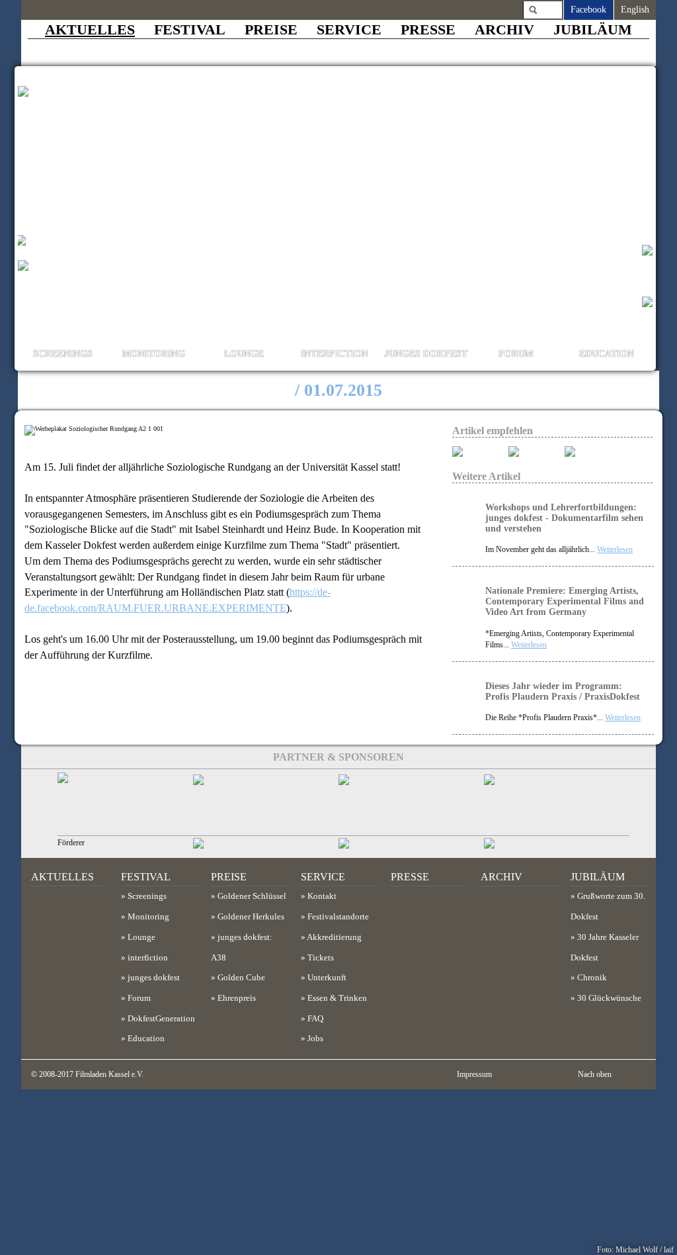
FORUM (516, 354)
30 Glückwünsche (609, 998)
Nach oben (596, 1074)
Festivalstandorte (338, 916)
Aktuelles (90, 30)
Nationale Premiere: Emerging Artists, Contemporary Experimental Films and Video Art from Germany (564, 601)
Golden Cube (241, 977)
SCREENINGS (63, 354)
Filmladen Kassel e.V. (109, 1074)
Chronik (592, 977)
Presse (428, 30)
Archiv (504, 30)
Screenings (147, 896)
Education (146, 1038)
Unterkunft (326, 977)
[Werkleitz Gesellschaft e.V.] (556, 804)
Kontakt (322, 896)
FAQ (315, 1018)
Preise (271, 30)
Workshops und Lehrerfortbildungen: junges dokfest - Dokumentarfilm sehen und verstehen (564, 518)
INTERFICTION (334, 354)
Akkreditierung (334, 937)
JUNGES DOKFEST (425, 354)
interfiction (148, 957)
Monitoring (148, 916)
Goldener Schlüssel (252, 896)
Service (349, 30)
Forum (139, 998)
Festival (189, 30)
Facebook (588, 10)
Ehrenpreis (237, 998)
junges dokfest (154, 977)
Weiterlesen (615, 549)
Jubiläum (592, 30)
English (635, 10)
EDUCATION (606, 354)
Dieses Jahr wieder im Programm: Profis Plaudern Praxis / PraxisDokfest (562, 691)
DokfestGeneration (161, 1018)
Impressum (474, 1074)
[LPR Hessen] (130, 804)
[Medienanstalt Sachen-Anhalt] (265, 804)
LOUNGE (244, 354)
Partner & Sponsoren (338, 757)
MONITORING (153, 354)
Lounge (141, 937)
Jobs (315, 1038)
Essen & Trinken (337, 998)
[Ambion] (411, 804)
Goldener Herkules (251, 916)
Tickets (320, 957)
